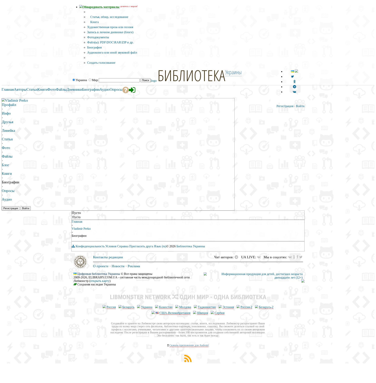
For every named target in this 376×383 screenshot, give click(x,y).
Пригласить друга (141, 246)
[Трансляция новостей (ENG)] (292, 76)
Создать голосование (101, 62)
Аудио (7, 199)
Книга (94, 22)
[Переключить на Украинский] (292, 71)
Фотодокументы (98, 37)
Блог (5, 165)
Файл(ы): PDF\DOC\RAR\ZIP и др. (110, 42)
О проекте (100, 266)
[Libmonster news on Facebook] (297, 257)
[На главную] (80, 267)
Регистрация (285, 106)
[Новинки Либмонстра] (294, 257)
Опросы (8, 191)
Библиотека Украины (190, 246)
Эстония (228, 307)
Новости (118, 266)
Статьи (7, 139)
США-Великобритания (174, 313)
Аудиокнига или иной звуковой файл (112, 52)
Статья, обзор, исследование (108, 17)
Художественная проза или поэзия (110, 27)
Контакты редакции (108, 257)
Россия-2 (246, 307)
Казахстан (166, 307)
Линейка (8, 130)
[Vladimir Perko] (3, 100)
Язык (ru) (160, 246)
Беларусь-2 (266, 307)
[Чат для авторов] (237, 257)
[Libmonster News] (301, 257)
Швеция (202, 313)
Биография (94, 47)
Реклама (134, 266)
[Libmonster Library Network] (303, 281)
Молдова (185, 307)
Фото (6, 148)
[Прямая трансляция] (260, 257)
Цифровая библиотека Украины (98, 273)
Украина (146, 307)
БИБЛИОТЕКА (191, 75)
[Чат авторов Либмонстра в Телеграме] (294, 86)
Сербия (219, 313)
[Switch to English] (296, 71)
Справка (122, 246)
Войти (300, 106)
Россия (111, 307)
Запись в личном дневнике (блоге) (110, 32)
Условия (110, 246)
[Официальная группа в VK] (294, 91)
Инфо (6, 113)
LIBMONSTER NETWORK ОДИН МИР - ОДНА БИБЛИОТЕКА (188, 297)
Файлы (7, 156)
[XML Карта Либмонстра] (188, 361)
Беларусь (128, 307)
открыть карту (99, 281)
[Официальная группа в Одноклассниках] (294, 81)
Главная (77, 221)
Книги (7, 173)
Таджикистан (207, 307)
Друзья (7, 122)
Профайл (9, 105)
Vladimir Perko (16, 100)
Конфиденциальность (90, 246)
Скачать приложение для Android (189, 345)
